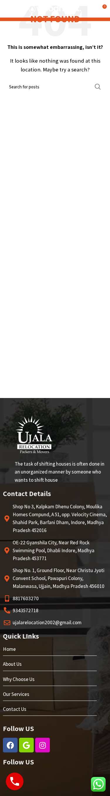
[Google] (26, 745)
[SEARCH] (97, 86)
